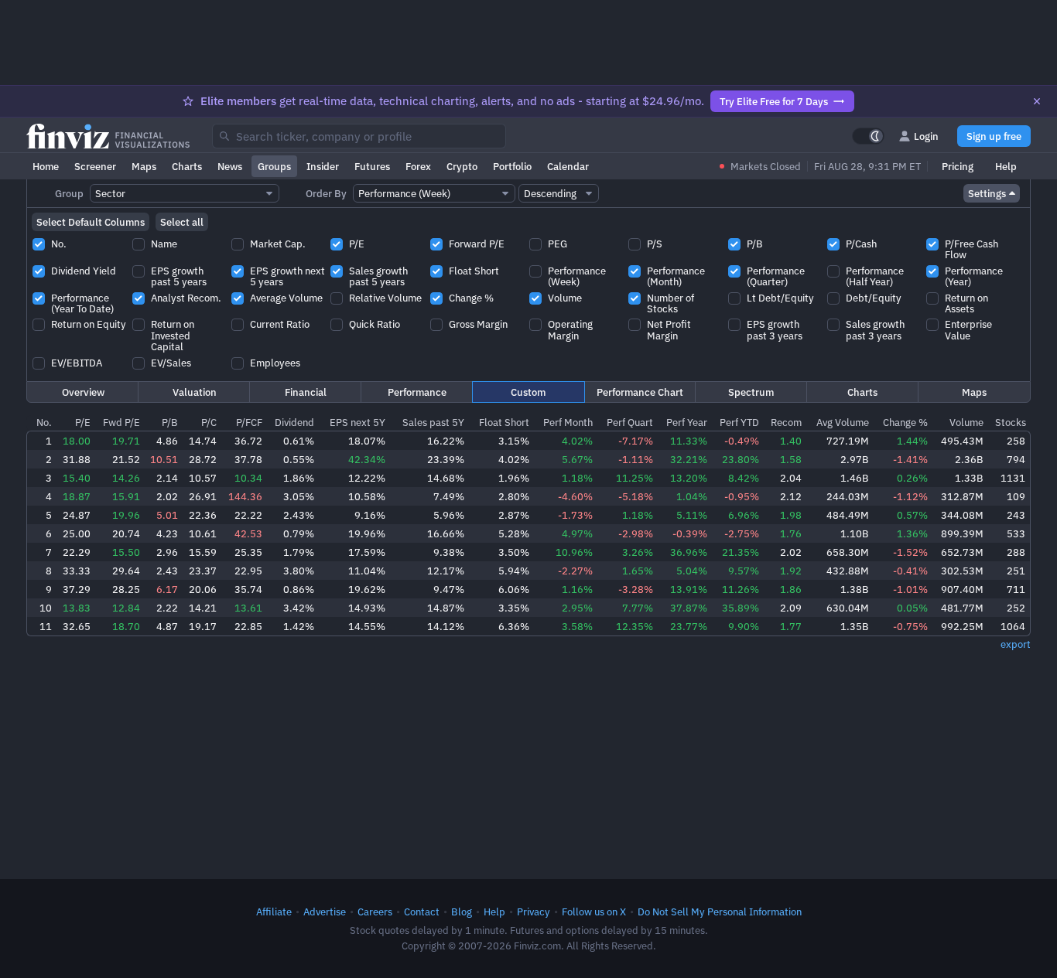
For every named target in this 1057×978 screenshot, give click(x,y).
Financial (306, 392)
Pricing (957, 166)
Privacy (533, 911)
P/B (170, 422)
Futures (372, 166)
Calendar (568, 166)
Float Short (504, 422)
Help (1006, 166)
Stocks (1010, 422)
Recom (786, 422)
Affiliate (274, 911)
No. (44, 422)
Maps (144, 166)
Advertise (324, 911)
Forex (418, 166)
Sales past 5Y (433, 422)
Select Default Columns (90, 222)
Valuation (195, 392)
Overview (83, 392)
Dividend (294, 422)
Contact (422, 911)
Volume (966, 422)
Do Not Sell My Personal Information (720, 911)
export (1016, 644)
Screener (95, 166)
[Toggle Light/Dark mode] (868, 136)
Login (926, 136)
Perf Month (568, 422)
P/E (83, 422)
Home (45, 166)
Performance (417, 392)
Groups (274, 166)
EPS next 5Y (357, 422)
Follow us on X (594, 911)
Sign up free (993, 136)
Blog (461, 911)
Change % (905, 422)
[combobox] (359, 136)
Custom (528, 392)
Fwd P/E (121, 422)
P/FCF (249, 422)
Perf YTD (739, 422)
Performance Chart (640, 392)
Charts (187, 166)
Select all (182, 222)
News (229, 166)
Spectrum (751, 392)
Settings (987, 193)
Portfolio (512, 166)
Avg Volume (842, 422)
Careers (374, 911)
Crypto (461, 166)
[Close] (1037, 101)
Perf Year (686, 422)
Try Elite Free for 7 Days (774, 101)
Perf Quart (630, 422)
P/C (209, 422)
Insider (322, 166)
